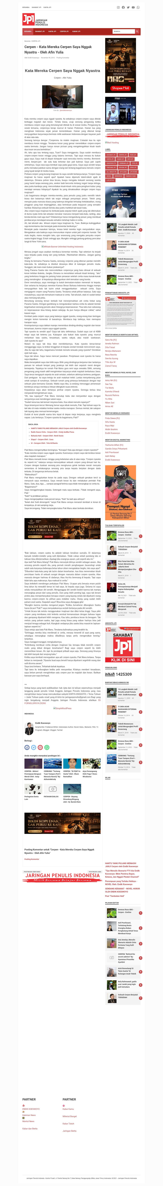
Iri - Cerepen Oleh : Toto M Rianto (44, 443)
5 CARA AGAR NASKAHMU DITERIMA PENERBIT (127, 244)
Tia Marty (109, 388)
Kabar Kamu (68, 1109)
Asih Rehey (110, 456)
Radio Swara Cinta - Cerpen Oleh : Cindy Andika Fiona (52, 432)
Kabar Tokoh (68, 1123)
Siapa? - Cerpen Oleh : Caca (42, 439)
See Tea (108, 384)
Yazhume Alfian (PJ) (114, 445)
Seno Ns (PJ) (111, 340)
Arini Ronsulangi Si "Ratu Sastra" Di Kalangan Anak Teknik (127, 971)
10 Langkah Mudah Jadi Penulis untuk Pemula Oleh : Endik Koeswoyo (127, 227)
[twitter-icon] (128, 7)
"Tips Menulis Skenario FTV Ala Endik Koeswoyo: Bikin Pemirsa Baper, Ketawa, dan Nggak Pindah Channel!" (122, 874)
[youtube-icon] (133, 7)
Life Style (110, 180)
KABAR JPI (76, 31)
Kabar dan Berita (29, 1128)
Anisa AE (109, 406)
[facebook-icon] (123, 7)
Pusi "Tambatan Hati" (114, 896)
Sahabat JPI (36, 7)
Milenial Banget (70, 1116)
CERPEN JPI (64, 31)
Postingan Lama (95, 872)
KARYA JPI (52, 31)
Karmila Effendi (112, 391)
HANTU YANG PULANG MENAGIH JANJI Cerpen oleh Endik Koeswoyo (59, 428)
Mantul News (28, 1121)
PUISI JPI (133, 155)
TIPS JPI (134, 163)
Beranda (25, 7)
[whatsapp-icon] (138, 7)
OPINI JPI (133, 167)
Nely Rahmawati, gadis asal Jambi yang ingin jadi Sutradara (127, 984)
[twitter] (33, 747)
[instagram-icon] (118, 7)
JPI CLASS (123, 172)
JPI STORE (133, 172)
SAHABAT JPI (40, 31)
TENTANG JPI (111, 167)
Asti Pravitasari (112, 452)
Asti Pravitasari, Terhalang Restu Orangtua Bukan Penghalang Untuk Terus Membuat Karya (128, 928)
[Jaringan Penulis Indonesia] (35, 19)
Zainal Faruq (111, 366)
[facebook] (27, 747)
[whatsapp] (46, 747)
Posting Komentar (63, 58)
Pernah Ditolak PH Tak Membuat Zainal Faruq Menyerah (127, 606)
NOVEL (109, 176)
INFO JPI (130, 159)
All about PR (111, 172)
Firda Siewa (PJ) (112, 418)
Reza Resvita (111, 355)
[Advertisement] (123, 819)
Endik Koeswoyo (112, 433)
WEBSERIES (118, 176)
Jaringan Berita (69, 1131)
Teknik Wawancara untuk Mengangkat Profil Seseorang (128, 261)
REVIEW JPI (123, 167)
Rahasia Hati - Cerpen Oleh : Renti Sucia (47, 436)
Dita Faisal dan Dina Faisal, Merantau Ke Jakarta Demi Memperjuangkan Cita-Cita (127, 566)
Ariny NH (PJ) (111, 380)
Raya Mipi (109, 425)
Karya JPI (47, 7)
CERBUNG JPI (124, 163)
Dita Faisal (110, 347)
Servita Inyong (111, 358)
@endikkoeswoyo (66, 110)
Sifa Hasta (110, 422)
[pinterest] (40, 747)
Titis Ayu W (110, 362)
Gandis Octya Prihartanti (116, 448)
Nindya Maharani (113, 351)
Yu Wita (108, 399)
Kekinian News (29, 1115)
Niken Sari (109, 402)
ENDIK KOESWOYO (31, 1109)
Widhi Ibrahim (111, 429)
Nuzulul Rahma (112, 395)
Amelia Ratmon (112, 343)
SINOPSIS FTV (111, 163)
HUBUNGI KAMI (131, 176)
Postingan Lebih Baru (32, 872)
